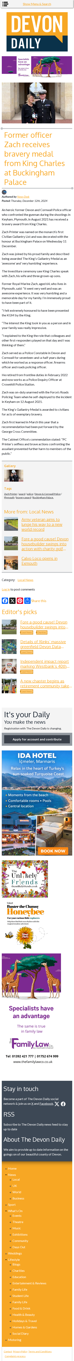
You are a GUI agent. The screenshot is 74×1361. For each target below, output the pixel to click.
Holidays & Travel (24, 1321)
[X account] (56, 1104)
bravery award (23, 497)
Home (12, 1168)
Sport (12, 1204)
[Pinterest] (20, 601)
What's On (15, 1211)
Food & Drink (21, 1308)
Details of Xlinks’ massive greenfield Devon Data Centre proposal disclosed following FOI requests (43, 649)
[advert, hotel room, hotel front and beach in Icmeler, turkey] (37, 802)
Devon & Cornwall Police (48, 493)
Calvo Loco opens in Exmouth (39, 561)
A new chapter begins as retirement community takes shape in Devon (45, 685)
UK (14, 1185)
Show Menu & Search (37, 4)
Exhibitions (20, 1234)
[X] (12, 601)
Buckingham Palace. (43, 497)
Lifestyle (14, 1259)
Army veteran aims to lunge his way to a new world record (42, 524)
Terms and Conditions (40, 1351)
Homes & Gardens (24, 1327)
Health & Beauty (23, 1314)
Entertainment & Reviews (29, 1283)
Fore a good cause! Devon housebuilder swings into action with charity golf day (45, 546)
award (22, 493)
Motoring (14, 1340)
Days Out (18, 1247)
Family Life (19, 1289)
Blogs (16, 1264)
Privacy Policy (20, 1351)
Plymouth (9, 497)
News (12, 1174)
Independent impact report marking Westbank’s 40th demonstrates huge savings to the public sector (45, 669)
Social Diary (20, 1333)
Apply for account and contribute (37, 739)
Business (18, 1198)
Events (17, 1215)
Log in (6, 589)
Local (16, 1179)
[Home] (37, 31)
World (16, 1192)
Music (16, 1228)
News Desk (23, 196)
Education (19, 1277)
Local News (25, 580)
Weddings (15, 1253)
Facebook (46, 1103)
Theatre (17, 1222)
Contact (8, 1351)
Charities (42, 632)
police (30, 493)
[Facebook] (5, 601)
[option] (37, 67)
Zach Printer (10, 493)
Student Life (20, 1296)
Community (20, 1241)
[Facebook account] (63, 1104)
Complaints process (15, 1356)
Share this (38, 601)
